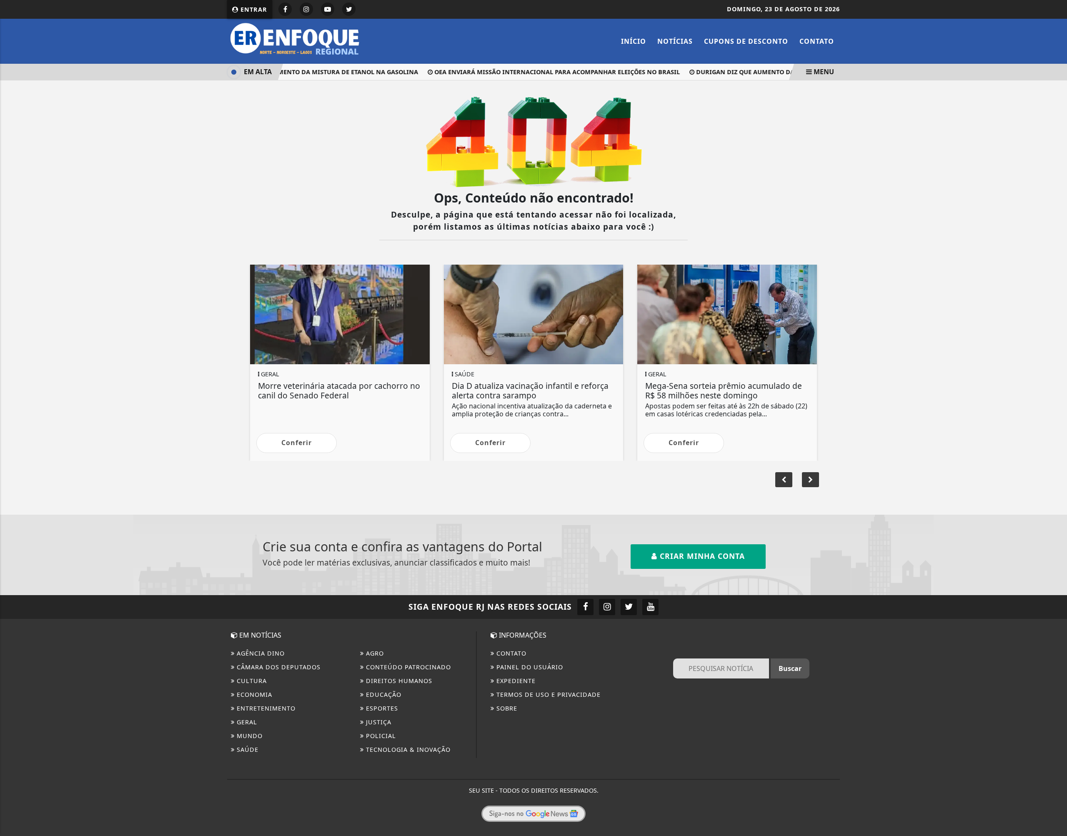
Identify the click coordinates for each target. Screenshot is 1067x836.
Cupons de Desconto (746, 41)
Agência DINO (260, 653)
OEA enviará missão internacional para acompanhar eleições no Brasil (549, 72)
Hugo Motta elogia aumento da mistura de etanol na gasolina (301, 72)
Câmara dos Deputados (278, 667)
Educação (382, 694)
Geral (246, 722)
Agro (374, 653)
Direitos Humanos (398, 681)
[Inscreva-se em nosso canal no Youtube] (650, 607)
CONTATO (510, 653)
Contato (816, 41)
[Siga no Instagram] (306, 9)
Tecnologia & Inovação (407, 749)
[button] (810, 479)
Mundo (249, 736)
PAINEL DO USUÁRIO (528, 667)
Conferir (296, 442)
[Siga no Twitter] (349, 9)
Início (633, 41)
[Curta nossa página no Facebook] (585, 607)
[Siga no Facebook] (285, 9)
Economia (253, 694)
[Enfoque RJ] (300, 40)
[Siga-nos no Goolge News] (533, 813)
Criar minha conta (701, 556)
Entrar (252, 9)
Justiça (377, 722)
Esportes (381, 708)
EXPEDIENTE (515, 681)
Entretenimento (265, 708)
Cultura (251, 681)
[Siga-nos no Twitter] (629, 607)
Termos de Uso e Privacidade (547, 694)
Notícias (675, 41)
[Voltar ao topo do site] (1054, 502)
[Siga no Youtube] (327, 9)
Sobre (505, 708)
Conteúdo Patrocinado (407, 667)
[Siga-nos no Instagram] (607, 607)
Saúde (246, 749)
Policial (380, 736)
